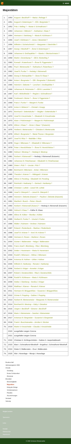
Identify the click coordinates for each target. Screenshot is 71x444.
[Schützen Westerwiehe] (2, 3)
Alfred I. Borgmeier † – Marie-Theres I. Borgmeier (34, 134)
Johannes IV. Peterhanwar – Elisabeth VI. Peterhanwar (36, 161)
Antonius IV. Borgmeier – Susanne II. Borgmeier (33, 318)
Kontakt (5, 429)
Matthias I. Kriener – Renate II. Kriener (29, 286)
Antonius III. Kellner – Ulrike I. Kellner (29, 259)
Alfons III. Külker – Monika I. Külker (28, 215)
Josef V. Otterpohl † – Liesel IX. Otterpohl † (31, 192)
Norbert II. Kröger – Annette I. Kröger (29, 268)
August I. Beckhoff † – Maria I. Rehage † (30, 18)
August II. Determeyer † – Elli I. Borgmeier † (32, 22)
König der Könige (12, 387)
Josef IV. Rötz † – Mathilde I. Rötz (27, 138)
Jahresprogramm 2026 (13, 365)
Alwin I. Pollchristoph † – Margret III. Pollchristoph (34, 121)
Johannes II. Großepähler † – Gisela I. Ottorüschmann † (37, 53)
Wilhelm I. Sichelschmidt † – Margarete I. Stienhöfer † (35, 44)
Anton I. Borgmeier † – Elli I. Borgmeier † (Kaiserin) (34, 80)
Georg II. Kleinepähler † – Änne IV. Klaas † (31, 76)
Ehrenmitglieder (12, 381)
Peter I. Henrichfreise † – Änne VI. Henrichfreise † (34, 147)
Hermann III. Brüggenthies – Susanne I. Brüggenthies (36, 291)
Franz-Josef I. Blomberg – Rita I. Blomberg (31, 246)
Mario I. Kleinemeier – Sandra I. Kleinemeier (32, 313)
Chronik (8, 368)
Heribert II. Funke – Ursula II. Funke (29, 219)
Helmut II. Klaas (20, 210)
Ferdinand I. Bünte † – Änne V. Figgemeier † (32, 98)
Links (4, 423)
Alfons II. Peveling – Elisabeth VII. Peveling (31, 179)
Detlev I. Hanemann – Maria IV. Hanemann (31, 251)
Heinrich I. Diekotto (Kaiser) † (26, 197)
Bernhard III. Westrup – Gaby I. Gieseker (30, 304)
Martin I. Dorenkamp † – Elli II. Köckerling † (31, 58)
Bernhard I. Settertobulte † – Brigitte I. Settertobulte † (35, 112)
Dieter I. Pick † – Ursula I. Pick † (27, 165)
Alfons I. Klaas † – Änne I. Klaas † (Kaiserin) (32, 125)
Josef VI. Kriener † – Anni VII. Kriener (29, 233)
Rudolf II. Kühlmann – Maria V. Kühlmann (30, 277)
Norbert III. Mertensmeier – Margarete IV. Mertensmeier (36, 300)
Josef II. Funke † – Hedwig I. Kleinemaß (30, 71)
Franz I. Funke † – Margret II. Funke (28, 103)
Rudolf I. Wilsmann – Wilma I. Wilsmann (30, 255)
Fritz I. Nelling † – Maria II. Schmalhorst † (30, 27)
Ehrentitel (8, 379)
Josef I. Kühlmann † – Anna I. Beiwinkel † (31, 40)
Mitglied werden (7, 411)
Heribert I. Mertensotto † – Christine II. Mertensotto (34, 130)
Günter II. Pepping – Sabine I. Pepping (29, 295)
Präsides (9, 393)
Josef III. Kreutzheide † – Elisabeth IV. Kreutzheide (34, 116)
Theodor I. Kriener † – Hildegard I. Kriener (31, 174)
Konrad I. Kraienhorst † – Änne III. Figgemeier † (33, 62)
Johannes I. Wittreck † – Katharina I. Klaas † (32, 31)
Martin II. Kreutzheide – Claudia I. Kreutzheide (32, 327)
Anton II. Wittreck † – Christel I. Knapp (29, 107)
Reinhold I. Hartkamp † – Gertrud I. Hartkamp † (33, 183)
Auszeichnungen (12, 395)
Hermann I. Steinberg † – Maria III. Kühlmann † (33, 35)
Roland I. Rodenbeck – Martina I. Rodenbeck (32, 228)
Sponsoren (6, 417)
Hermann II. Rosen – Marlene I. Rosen (29, 237)
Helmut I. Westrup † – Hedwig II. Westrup (30, 152)
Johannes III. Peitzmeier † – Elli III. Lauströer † (33, 89)
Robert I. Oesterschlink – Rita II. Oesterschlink (32, 273)
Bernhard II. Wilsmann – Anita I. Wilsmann (31, 170)
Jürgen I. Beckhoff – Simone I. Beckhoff (30, 309)
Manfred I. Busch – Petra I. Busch (27, 201)
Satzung (8, 401)
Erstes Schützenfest (13, 373)
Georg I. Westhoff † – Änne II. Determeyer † (32, 49)
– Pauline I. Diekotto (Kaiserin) (50, 197)
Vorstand (8, 398)
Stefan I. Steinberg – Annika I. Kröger (29, 282)
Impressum (6, 434)
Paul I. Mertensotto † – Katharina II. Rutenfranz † (34, 67)
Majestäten (10, 384)
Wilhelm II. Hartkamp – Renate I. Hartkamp (31, 264)
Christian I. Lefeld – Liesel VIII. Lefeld (29, 188)
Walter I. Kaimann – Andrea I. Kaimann (29, 224)
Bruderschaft (9, 362)
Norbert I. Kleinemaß (22, 156)
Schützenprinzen (12, 390)
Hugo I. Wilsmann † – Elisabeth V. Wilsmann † (32, 143)
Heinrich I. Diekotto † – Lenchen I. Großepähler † (34, 85)
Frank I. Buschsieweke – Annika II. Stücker (31, 322)
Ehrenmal (10, 376)
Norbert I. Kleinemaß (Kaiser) (26, 206)
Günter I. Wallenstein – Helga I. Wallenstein (31, 242)
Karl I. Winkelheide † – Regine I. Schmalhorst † (33, 94)
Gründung (10, 370)
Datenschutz (7, 431)
